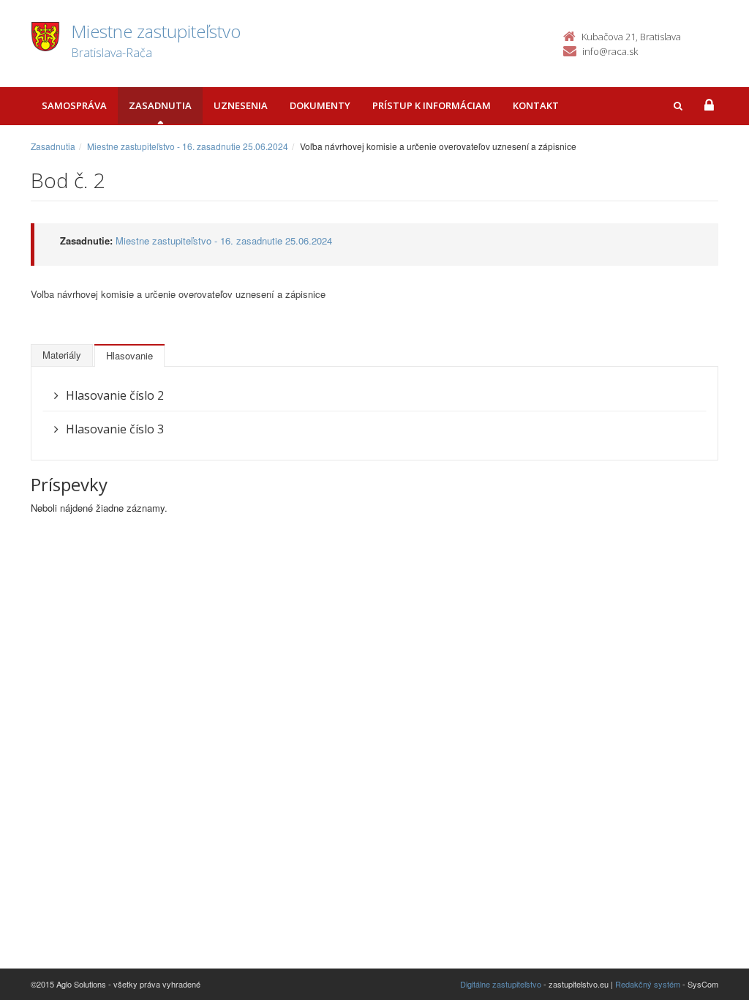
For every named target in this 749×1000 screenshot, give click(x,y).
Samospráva (74, 105)
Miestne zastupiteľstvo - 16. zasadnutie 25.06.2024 (187, 146)
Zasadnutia (160, 105)
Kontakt (536, 105)
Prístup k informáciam (431, 105)
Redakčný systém (647, 984)
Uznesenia (241, 105)
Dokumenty (320, 105)
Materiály (61, 355)
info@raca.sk (610, 51)
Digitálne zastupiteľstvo (500, 984)
